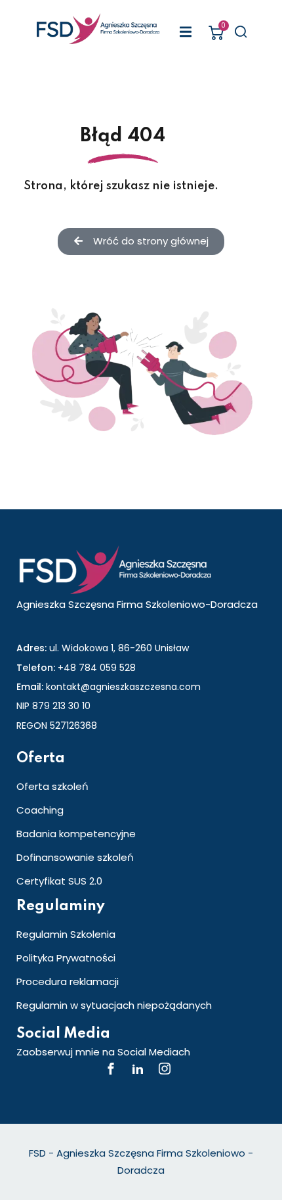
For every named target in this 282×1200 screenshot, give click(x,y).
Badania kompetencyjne (76, 834)
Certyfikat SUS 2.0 (59, 881)
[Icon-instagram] (164, 1068)
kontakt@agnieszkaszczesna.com (123, 686)
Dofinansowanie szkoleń (75, 857)
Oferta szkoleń (52, 786)
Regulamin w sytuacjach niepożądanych (114, 1005)
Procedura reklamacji (67, 981)
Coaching (40, 810)
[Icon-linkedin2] (138, 1068)
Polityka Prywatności (65, 958)
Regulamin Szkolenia (65, 934)
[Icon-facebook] (111, 1068)
